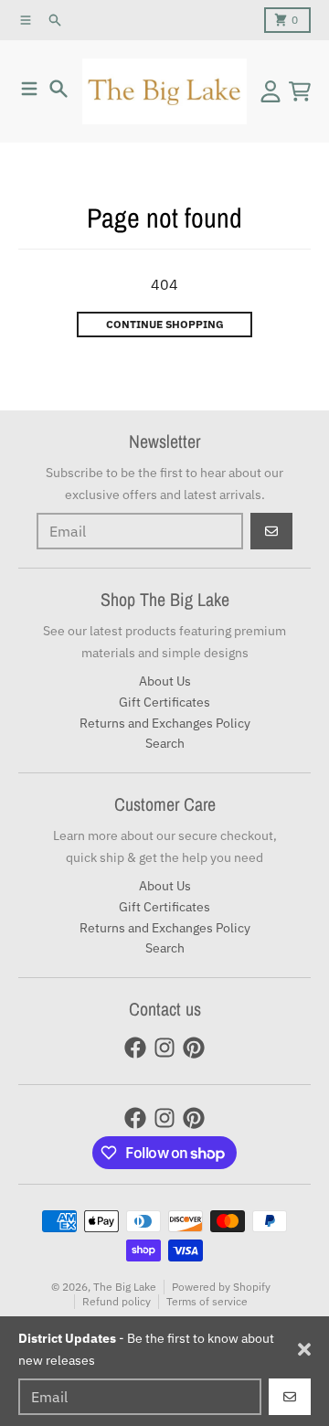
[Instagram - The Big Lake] (164, 1048)
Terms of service (207, 1301)
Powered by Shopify (221, 1286)
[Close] (304, 1349)
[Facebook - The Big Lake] (135, 1048)
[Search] (58, 89)
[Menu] (29, 89)
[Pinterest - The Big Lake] (194, 1048)
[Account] (270, 91)
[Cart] (300, 91)
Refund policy (116, 1301)
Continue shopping (165, 324)
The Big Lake (124, 1286)
